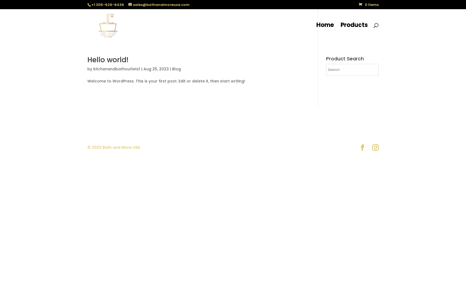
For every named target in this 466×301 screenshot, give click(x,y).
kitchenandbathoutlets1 (116, 69)
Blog (176, 69)
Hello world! (108, 60)
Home (325, 26)
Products (354, 26)
